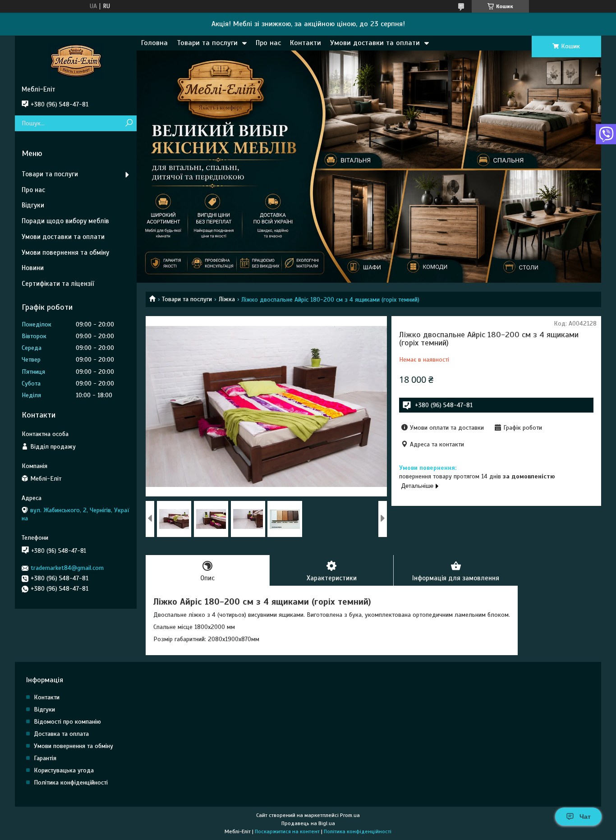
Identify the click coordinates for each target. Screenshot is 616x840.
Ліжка (227, 299)
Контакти (305, 42)
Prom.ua (350, 815)
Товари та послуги (207, 42)
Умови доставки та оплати (375, 42)
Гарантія (45, 758)
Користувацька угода (64, 770)
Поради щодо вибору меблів (65, 221)
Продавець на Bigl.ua (308, 823)
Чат (585, 816)
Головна (154, 42)
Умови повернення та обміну (65, 252)
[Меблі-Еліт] (76, 60)
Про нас (268, 42)
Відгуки (33, 205)
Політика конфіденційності (71, 782)
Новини (33, 268)
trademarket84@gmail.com (67, 568)
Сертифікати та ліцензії (58, 284)
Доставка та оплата (61, 734)
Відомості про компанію (67, 721)
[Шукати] (129, 123)
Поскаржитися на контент (287, 831)
